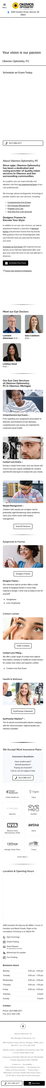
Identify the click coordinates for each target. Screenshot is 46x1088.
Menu (4, 7)
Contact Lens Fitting (12, 653)
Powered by (23, 1057)
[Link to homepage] (23, 6)
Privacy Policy (33, 1070)
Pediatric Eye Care (15, 209)
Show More (22, 857)
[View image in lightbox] (17, 271)
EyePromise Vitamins (13, 719)
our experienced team (28, 185)
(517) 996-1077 (15, 1011)
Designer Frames (10, 581)
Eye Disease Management (19, 206)
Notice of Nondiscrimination (14, 1067)
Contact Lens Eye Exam (16, 668)
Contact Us (16, 1064)
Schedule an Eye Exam (13, 247)
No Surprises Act (33, 1067)
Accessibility (27, 1064)
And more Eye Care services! (20, 212)
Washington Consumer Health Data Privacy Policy (21, 1073)
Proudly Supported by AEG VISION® (24, 1060)
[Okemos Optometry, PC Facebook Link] (22, 1026)
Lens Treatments (13, 603)
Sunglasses (11, 599)
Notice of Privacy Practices (15, 1070)
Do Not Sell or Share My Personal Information (23, 1075)
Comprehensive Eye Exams (19, 202)
